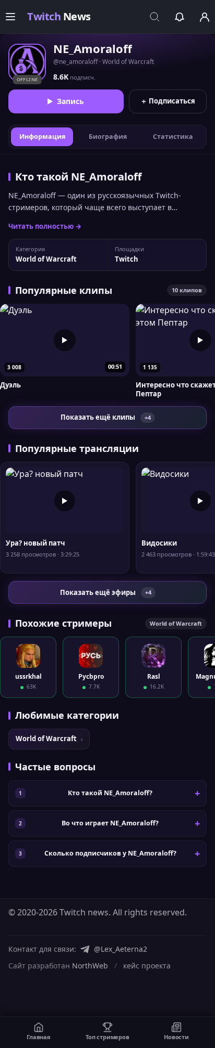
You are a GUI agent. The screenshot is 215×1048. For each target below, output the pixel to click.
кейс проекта (147, 966)
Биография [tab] (108, 136)
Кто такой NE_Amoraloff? (110, 792)
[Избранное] (179, 16)
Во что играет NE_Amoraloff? (110, 823)
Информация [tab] (42, 136)
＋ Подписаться (167, 101)
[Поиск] (154, 16)
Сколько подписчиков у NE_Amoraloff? (110, 853)
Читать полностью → (44, 226)
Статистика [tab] (173, 136)
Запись (70, 101)
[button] (64, 351)
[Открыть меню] (10, 16)
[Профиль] (204, 16)
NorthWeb (90, 966)
